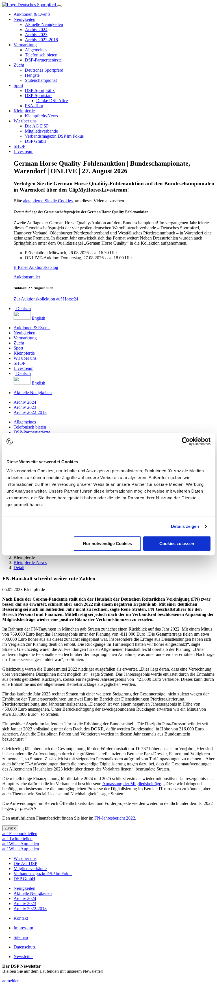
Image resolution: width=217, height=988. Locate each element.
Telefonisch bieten (41, 54)
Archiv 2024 (36, 29)
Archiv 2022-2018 (41, 39)
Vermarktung (25, 44)
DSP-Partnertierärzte (43, 60)
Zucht (19, 65)
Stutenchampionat (41, 80)
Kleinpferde (24, 110)
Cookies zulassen (176, 543)
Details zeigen (185, 526)
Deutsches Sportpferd (44, 70)
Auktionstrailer (27, 277)
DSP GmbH (36, 141)
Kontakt (21, 918)
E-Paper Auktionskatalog (36, 267)
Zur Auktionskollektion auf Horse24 (46, 299)
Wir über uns (25, 120)
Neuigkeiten (24, 19)
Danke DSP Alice (52, 100)
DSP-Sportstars (38, 95)
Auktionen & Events (32, 14)
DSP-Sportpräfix (40, 90)
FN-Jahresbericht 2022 (114, 818)
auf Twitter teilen (17, 838)
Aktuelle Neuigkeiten (44, 24)
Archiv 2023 (36, 34)
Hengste (32, 75)
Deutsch (23, 308)
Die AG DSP (37, 126)
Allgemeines (36, 49)
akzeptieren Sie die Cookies (48, 200)
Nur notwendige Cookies (107, 543)
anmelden (10, 980)
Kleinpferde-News (41, 115)
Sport (18, 85)
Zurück (10, 828)
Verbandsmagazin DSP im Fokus (54, 136)
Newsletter (23, 956)
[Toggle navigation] (59, 6)
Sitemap (21, 937)
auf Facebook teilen (19, 833)
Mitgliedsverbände (41, 131)
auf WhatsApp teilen (20, 843)
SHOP (19, 146)
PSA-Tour (34, 105)
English (38, 318)
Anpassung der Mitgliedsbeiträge (131, 783)
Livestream (23, 151)
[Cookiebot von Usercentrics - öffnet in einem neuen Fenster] (186, 441)
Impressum (23, 927)
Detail (19, 567)
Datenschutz (25, 947)
